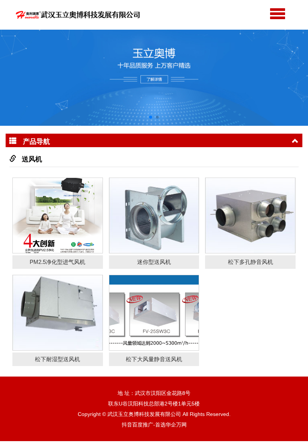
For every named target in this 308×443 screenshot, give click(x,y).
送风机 (32, 159)
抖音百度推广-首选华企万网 (154, 425)
